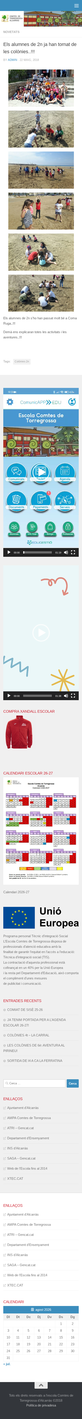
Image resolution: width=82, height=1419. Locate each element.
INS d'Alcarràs (17, 1148)
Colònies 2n (22, 361)
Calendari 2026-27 (16, 892)
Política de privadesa (41, 1405)
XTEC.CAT (15, 1178)
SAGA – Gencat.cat (21, 1158)
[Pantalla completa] (73, 552)
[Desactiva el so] (66, 552)
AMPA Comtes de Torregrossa (29, 1118)
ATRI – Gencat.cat (20, 1128)
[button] (41, 472)
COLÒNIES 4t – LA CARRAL (28, 1035)
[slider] (37, 552)
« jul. (6, 1364)
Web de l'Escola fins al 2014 (27, 1168)
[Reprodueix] (9, 552)
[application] (41, 472)
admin (12, 60)
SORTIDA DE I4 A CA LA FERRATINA (34, 1061)
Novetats (11, 32)
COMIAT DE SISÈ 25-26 (25, 1010)
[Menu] (76, 5)
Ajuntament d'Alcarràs (23, 1108)
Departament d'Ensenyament (28, 1138)
